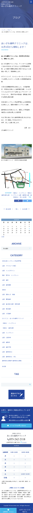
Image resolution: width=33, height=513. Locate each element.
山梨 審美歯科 (6, 299)
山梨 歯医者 (22, 195)
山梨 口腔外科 (6, 337)
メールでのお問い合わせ (18, 425)
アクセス (24, 442)
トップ (3, 30)
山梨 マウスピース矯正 (9, 265)
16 (29, 228)
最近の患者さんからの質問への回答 (18, 420)
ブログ (8, 30)
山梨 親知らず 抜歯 (8, 294)
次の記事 (25, 209)
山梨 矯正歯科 (6, 309)
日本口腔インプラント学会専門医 (11, 261)
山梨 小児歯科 (6, 313)
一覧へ (16, 209)
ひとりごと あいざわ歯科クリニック (13, 318)
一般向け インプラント (19, 193)
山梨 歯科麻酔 (6, 285)
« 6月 (2, 236)
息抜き (4, 289)
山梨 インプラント (12, 195)
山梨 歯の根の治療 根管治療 (11, 304)
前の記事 (7, 209)
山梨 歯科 (5, 280)
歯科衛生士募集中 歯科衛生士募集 (11, 360)
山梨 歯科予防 (6, 347)
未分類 (24, 197)
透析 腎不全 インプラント (10, 275)
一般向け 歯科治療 (8, 328)
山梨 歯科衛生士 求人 (9, 356)
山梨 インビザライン (8, 270)
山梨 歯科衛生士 (7, 352)
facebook (16, 445)
